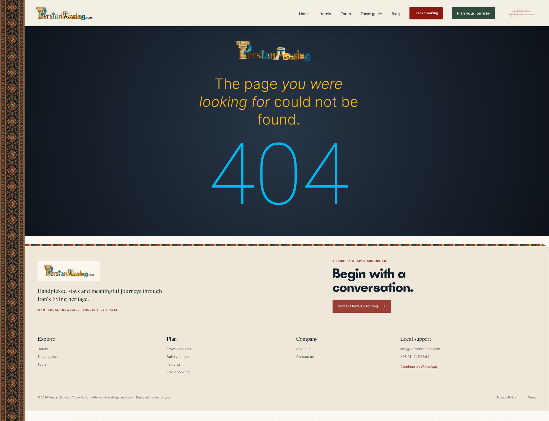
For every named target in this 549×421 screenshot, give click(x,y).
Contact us (305, 356)
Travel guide (371, 13)
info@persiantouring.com (420, 349)
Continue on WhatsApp (418, 366)
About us (303, 349)
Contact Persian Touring (358, 306)
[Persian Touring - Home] (278, 49)
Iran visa (173, 364)
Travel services (179, 349)
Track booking (426, 13)
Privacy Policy (506, 397)
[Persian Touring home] (64, 13)
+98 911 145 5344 (414, 356)
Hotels (325, 13)
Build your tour (178, 356)
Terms (532, 397)
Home (304, 13)
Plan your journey (473, 13)
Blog (396, 13)
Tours (346, 13)
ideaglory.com (163, 397)
